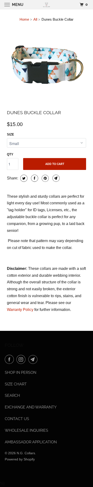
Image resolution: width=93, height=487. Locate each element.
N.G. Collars (26, 453)
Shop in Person (20, 372)
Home (24, 19)
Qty (10, 154)
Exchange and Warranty (31, 407)
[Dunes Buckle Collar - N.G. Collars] (46, 66)
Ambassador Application (31, 442)
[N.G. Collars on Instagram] (21, 359)
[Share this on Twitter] (23, 178)
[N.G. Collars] (46, 4)
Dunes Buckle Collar (34, 112)
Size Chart (16, 384)
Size (10, 134)
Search (12, 395)
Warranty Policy (20, 310)
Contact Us (17, 419)
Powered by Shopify (20, 459)
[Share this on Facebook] (34, 178)
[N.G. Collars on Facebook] (10, 359)
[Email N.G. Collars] (33, 359)
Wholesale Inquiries (26, 430)
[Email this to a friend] (55, 178)
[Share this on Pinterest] (45, 178)
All (35, 19)
